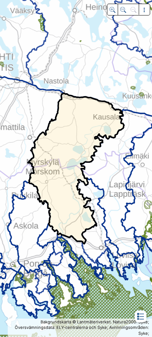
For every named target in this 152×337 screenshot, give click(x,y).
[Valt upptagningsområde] (123, 9)
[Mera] (144, 9)
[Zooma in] (112, 9)
